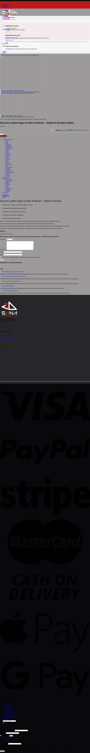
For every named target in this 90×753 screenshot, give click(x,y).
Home (1, 119)
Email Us (5, 351)
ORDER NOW (3, 135)
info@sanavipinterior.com (9, 325)
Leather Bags (7, 119)
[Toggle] (0, 281)
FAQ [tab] (4, 197)
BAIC (7, 142)
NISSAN (8, 168)
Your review (3, 249)
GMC (7, 152)
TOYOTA (8, 176)
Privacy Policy (6, 343)
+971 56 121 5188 (14, 321)
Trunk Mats (5, 192)
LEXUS (7, 162)
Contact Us (5, 354)
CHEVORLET (9, 147)
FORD (7, 150)
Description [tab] (6, 195)
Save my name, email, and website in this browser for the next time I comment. (21, 257)
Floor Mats (8, 707)
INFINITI (8, 185)
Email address (4, 743)
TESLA (7, 175)
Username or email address (7, 730)
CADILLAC (8, 144)
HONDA (8, 153)
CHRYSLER (9, 148)
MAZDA (8, 163)
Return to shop (9, 40)
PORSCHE (8, 171)
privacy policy (82, 748)
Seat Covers (6, 178)
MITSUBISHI (9, 167)
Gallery (5, 51)
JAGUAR (8, 157)
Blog (4, 53)
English (5, 6)
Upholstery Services (11, 714)
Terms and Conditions (8, 340)
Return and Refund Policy (8, 335)
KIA (6, 161)
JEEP (7, 158)
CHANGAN (8, 145)
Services (5, 19)
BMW (7, 143)
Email (2, 254)
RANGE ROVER (10, 172)
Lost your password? (5, 738)
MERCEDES (9, 164)
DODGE (8, 149)
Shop (4, 16)
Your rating (3, 239)
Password (3, 733)
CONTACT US (6, 5)
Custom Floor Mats (7, 139)
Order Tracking (6, 359)
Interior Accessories (10, 717)
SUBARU (8, 173)
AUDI (7, 140)
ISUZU (7, 156)
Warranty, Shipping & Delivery (9, 338)
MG (6, 166)
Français (8, 7)
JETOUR (8, 159)
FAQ (4, 357)
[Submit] (3, 27)
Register (2, 751)
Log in (11, 735)
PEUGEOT (8, 169)
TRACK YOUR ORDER (9, 17)
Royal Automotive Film (11, 715)
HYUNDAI (8, 154)
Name (2, 252)
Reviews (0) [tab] (6, 196)
